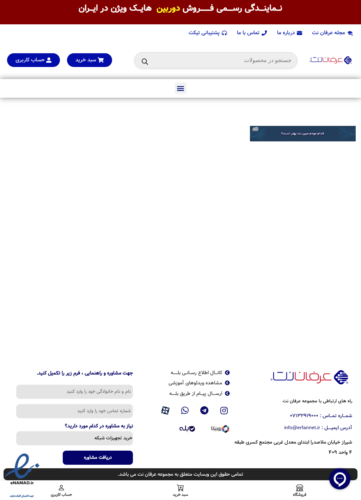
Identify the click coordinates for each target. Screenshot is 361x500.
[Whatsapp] (185, 410)
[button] (180, 88)
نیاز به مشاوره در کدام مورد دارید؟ (99, 426)
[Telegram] (204, 410)
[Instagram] (224, 410)
